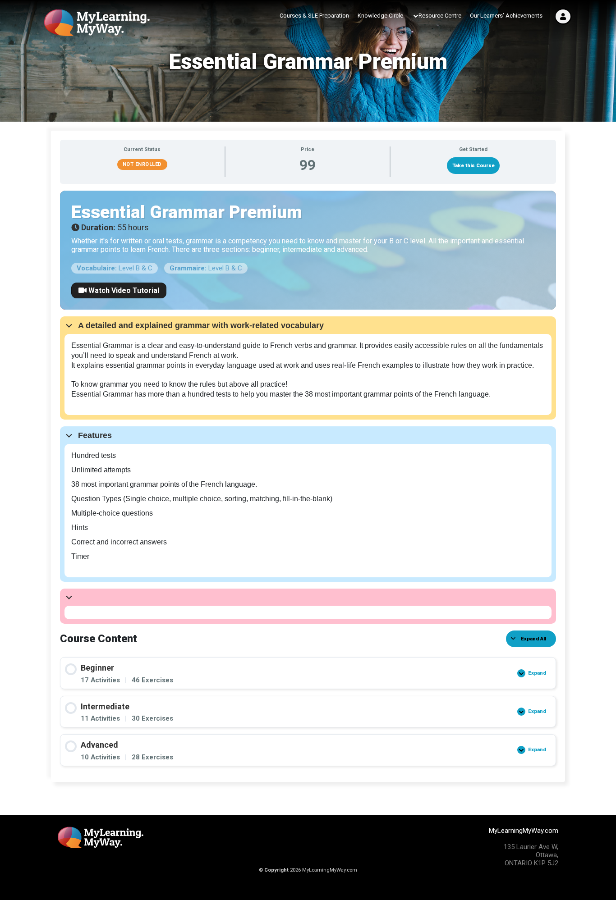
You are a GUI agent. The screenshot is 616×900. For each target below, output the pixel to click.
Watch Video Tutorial (123, 290)
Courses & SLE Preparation (314, 15)
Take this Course (473, 166)
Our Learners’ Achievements (506, 15)
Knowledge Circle (380, 15)
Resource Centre (439, 15)
